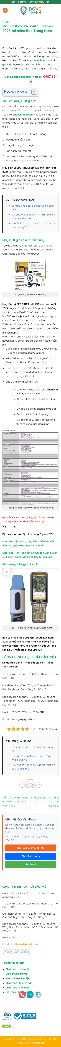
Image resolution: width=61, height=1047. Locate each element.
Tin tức (6, 22)
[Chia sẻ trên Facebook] (22, 785)
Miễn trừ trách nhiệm (18, 978)
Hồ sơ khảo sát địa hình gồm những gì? (32, 748)
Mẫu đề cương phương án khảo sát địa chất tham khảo (15, 801)
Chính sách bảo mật (17, 969)
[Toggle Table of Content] (32, 92)
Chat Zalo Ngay (31, 856)
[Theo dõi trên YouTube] (27, 951)
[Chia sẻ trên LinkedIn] (39, 785)
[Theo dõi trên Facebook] (5, 951)
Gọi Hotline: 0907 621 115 (30, 847)
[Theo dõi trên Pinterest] (22, 951)
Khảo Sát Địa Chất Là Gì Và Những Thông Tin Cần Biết (45, 801)
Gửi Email (30, 864)
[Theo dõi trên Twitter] (10, 951)
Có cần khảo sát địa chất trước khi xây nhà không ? (34, 225)
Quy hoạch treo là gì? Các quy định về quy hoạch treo (33, 766)
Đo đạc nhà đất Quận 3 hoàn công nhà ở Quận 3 (31, 757)
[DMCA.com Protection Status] (6, 1025)
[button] (5, 10)
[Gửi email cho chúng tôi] (16, 951)
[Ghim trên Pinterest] (33, 785)
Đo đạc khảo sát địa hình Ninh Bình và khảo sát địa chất (33, 216)
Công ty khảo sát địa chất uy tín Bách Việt (33, 207)
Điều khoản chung (16, 973)
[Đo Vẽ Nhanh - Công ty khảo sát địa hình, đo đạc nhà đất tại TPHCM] (30, 10)
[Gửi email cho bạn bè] (27, 785)
